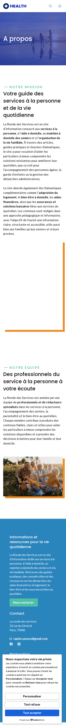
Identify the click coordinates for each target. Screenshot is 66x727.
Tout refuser (32, 704)
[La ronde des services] (14, 6)
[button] (50, 6)
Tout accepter (32, 713)
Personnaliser (32, 696)
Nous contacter (23, 602)
